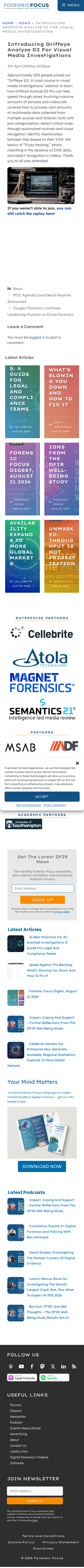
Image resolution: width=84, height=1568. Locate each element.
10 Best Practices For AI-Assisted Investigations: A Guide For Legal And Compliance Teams (22, 365)
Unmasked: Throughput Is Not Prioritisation (62, 546)
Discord (16, 1411)
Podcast (16, 1422)
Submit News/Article (25, 1428)
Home (8, 23)
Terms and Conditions (43, 1536)
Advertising (18, 1434)
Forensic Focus (21, 501)
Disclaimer (43, 1548)
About (14, 1440)
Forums (15, 1405)
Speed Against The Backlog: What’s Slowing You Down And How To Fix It (61, 372)
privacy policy (62, 911)
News (24, 23)
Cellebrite (23, 427)
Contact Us (18, 1446)
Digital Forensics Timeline (29, 1457)
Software (17, 1463)
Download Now (42, 1166)
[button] (77, 763)
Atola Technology (63, 424)
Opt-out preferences (28, 804)
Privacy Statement (54, 804)
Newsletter (18, 1417)
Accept (42, 796)
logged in (37, 337)
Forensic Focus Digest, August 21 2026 (22, 467)
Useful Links (19, 1451)
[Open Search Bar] (54, 5)
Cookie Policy (21, 1542)
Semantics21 (63, 581)
